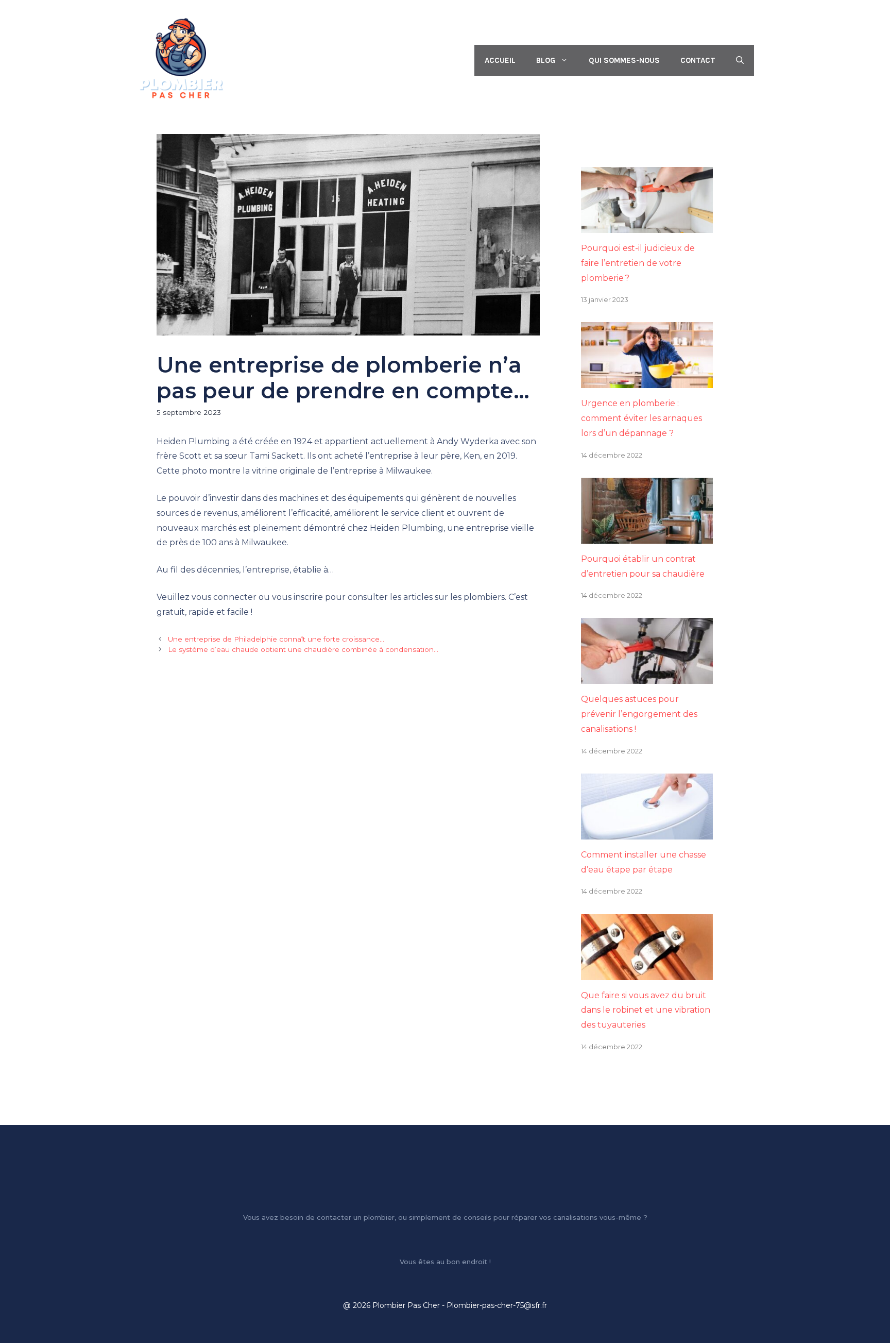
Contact (697, 60)
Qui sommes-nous (624, 60)
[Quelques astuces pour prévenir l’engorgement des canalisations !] (647, 676)
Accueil (500, 60)
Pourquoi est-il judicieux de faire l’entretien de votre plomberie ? (638, 263)
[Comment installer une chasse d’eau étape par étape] (647, 831)
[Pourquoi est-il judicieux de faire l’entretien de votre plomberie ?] (647, 225)
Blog (545, 60)
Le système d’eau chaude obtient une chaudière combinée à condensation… (303, 649)
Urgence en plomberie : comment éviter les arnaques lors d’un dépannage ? (641, 418)
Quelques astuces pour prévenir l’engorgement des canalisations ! (639, 714)
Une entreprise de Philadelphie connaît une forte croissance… (276, 639)
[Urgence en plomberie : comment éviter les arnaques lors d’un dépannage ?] (647, 380)
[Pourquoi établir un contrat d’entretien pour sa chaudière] (647, 536)
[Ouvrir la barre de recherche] (740, 60)
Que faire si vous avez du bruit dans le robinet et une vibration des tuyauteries (645, 1010)
